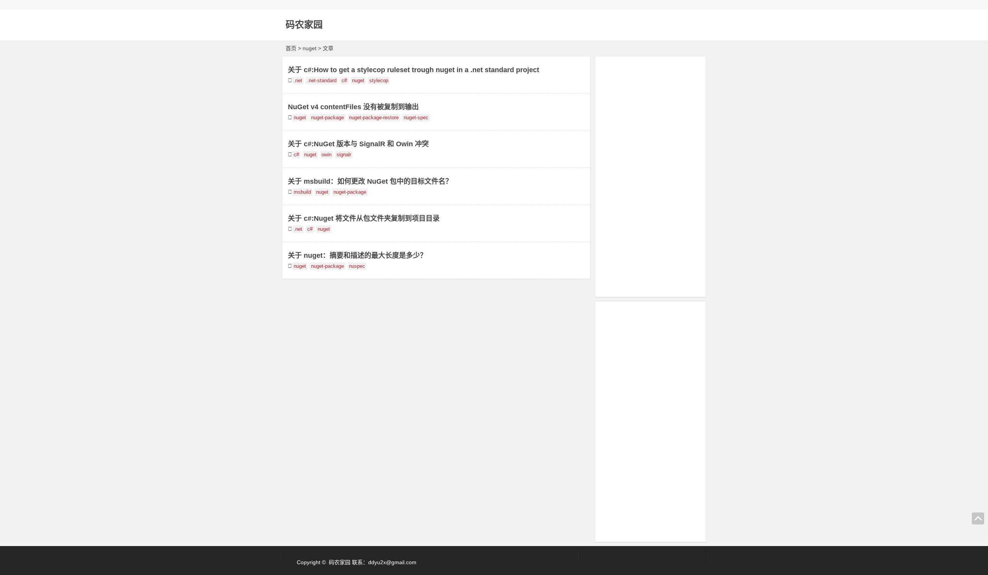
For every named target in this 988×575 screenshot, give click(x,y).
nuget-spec (416, 117)
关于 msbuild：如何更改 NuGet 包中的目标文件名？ (370, 181)
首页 (291, 48)
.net (298, 80)
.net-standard (322, 80)
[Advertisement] (650, 175)
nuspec (357, 266)
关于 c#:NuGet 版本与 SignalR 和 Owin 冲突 (358, 144)
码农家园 (304, 24)
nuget (358, 80)
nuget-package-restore (374, 117)
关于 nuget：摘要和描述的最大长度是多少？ (357, 255)
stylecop (378, 80)
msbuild (302, 192)
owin (326, 154)
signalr (344, 154)
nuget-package (327, 117)
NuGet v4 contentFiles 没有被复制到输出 (353, 107)
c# (344, 80)
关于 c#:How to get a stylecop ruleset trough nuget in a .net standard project (413, 70)
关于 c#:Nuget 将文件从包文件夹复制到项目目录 (364, 218)
